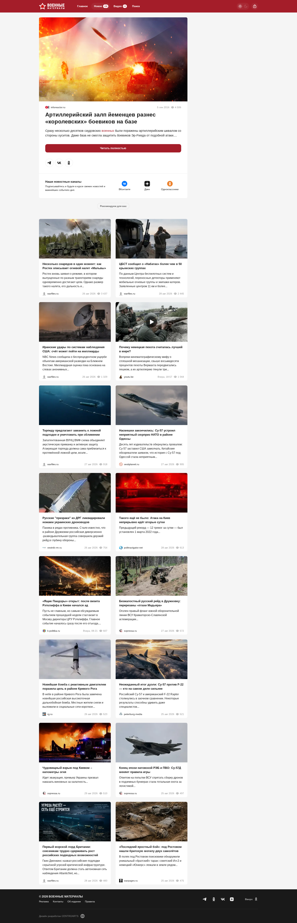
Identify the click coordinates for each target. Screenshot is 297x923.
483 (105, 880)
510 (105, 793)
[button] (49, 163)
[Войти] (254, 6)
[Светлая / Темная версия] (243, 6)
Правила (90, 901)
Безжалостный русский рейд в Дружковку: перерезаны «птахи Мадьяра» (150, 603)
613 (182, 547)
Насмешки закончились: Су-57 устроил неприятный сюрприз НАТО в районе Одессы (147, 434)
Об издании (74, 901)
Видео (120, 6)
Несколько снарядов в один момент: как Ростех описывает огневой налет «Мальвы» (74, 266)
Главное (82, 6)
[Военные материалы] (52, 6)
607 (105, 630)
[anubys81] (121, 377)
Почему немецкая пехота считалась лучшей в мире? (150, 349)
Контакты (58, 901)
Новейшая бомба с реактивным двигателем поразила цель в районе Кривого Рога (74, 686)
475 (182, 880)
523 (105, 714)
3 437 (104, 293)
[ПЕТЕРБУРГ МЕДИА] (121, 714)
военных (108, 130)
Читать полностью (113, 148)
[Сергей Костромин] (44, 377)
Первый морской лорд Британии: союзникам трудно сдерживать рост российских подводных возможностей (70, 851)
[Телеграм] (204, 899)
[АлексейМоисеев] (44, 714)
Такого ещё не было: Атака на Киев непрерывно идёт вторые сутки (144, 520)
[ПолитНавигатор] (121, 547)
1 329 (104, 376)
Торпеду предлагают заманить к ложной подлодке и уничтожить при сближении (71, 432)
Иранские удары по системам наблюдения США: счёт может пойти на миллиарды (73, 349)
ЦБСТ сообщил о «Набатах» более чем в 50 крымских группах (150, 266)
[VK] (222, 899)
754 (105, 547)
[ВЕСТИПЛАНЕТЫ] (121, 464)
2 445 (181, 293)
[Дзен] (231, 899)
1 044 (181, 376)
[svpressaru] (121, 631)
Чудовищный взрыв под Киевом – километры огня (67, 770)
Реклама (44, 901)
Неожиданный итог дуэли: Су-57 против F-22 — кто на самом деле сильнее (151, 686)
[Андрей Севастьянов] (44, 293)
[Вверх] (251, 899)
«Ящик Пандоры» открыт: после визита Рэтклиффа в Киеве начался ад (71, 603)
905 (182, 464)
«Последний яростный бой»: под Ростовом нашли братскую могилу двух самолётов (150, 849)
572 (182, 630)
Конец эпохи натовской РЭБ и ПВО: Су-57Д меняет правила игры (150, 770)
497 (182, 793)
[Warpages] (121, 881)
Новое (100, 6)
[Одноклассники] (213, 899)
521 (182, 714)
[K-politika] (44, 631)
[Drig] (44, 547)
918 (105, 464)
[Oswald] (47, 107)
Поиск (136, 6)
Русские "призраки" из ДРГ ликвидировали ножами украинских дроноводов (73, 520)
